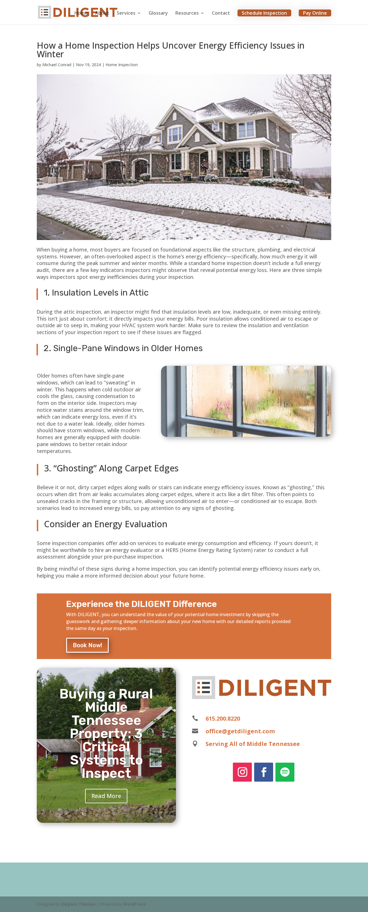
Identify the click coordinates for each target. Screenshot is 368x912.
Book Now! (87, 645)
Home (81, 13)
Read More (106, 796)
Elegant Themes (78, 904)
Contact (221, 13)
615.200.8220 (223, 718)
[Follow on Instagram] (242, 772)
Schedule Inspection (264, 13)
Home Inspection (122, 64)
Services (126, 13)
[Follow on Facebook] (263, 772)
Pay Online (315, 13)
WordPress (134, 904)
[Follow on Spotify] (284, 772)
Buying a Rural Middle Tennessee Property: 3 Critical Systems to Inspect (106, 733)
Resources (187, 13)
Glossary (158, 13)
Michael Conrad (56, 64)
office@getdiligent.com (240, 731)
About (102, 13)
